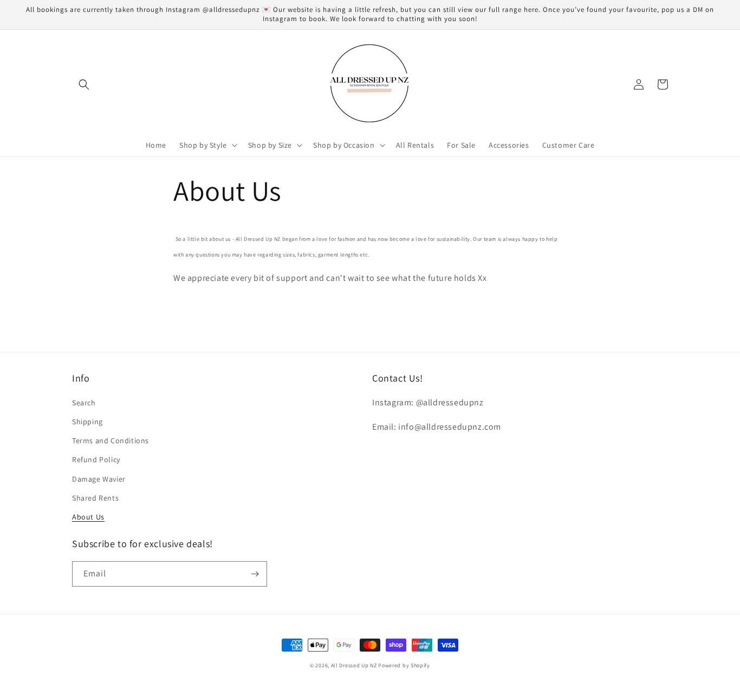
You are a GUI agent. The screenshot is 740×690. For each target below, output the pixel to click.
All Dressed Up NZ (354, 665)
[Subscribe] (255, 574)
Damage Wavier (99, 479)
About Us (88, 517)
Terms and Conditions (110, 440)
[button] (84, 84)
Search (84, 403)
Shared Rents (95, 498)
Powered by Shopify (404, 665)
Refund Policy (96, 459)
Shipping (87, 421)
